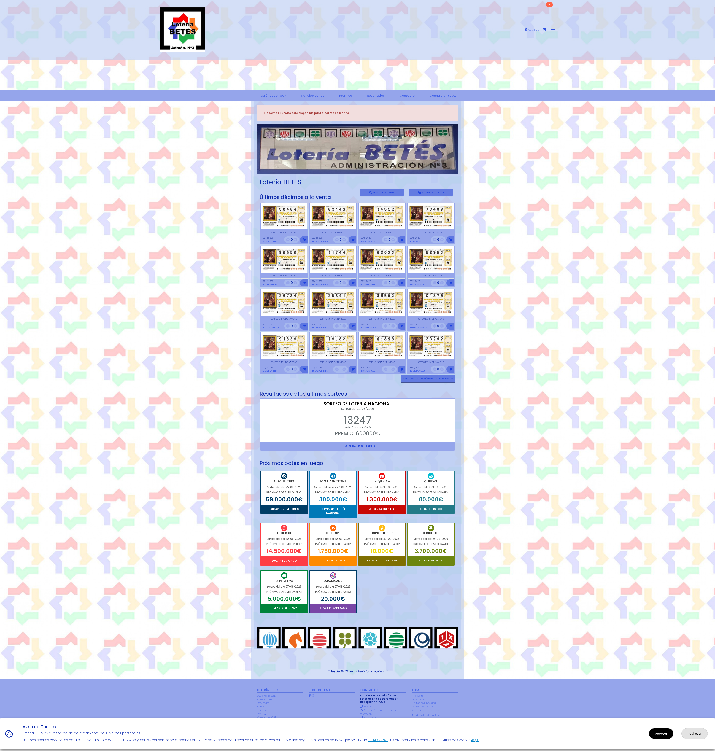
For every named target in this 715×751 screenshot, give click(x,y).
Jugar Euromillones (284, 509)
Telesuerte (417, 695)
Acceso (533, 29)
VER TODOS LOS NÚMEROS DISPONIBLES (428, 378)
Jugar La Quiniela (382, 509)
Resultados (263, 702)
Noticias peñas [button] (312, 95)
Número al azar (432, 192)
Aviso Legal (418, 699)
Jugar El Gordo (284, 561)
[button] (272, 153)
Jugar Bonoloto (430, 560)
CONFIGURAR (378, 740)
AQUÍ (475, 740)
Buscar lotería (383, 192)
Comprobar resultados (357, 446)
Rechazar (695, 733)
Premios (261, 713)
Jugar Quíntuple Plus (381, 560)
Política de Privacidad (424, 702)
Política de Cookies (422, 706)
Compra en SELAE (266, 717)
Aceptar (661, 733)
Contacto (262, 706)
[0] (546, 30)
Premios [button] (345, 95)
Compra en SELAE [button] (443, 95)
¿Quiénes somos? (266, 695)
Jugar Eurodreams (333, 608)
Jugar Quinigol (430, 509)
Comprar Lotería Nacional (333, 511)
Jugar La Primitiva (284, 608)
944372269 (370, 706)
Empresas (262, 710)
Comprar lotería (265, 699)
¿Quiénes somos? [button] (272, 95)
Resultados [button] (376, 95)
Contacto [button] (407, 95)
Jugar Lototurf (333, 560)
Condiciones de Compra (425, 710)
